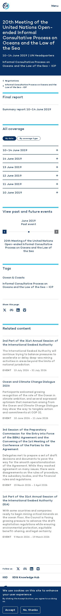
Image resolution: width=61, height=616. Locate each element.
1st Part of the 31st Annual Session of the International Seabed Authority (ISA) (30, 500)
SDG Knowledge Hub (26, 577)
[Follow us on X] (18, 568)
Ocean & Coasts (14, 277)
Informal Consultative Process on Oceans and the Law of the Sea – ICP (28, 285)
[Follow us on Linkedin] (31, 568)
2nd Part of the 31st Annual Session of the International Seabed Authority (30, 342)
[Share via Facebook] (11, 310)
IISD (5, 577)
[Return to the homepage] (6, 6)
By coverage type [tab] (29, 138)
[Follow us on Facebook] (25, 568)
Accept (10, 610)
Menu (54, 5)
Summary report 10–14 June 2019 (27, 109)
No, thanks (30, 610)
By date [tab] (9, 138)
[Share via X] (5, 310)
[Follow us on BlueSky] (38, 568)
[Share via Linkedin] (18, 310)
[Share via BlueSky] (24, 310)
